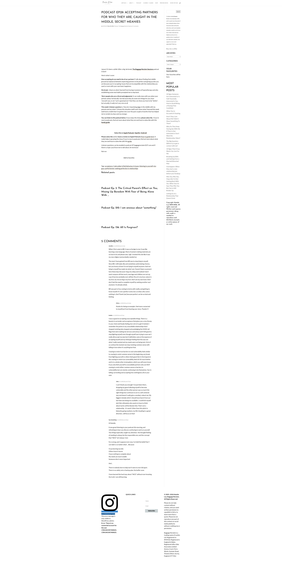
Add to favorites (129, 158)
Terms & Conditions (130, 506)
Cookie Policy (130, 514)
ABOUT (131, 3)
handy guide (105, 122)
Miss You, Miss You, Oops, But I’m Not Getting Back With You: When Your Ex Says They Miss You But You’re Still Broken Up (172, 183)
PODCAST (138, 3)
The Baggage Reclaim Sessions (142, 69)
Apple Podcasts (128, 133)
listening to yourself (146, 166)
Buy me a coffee (171, 49)
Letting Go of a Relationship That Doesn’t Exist (172, 196)
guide (130, 141)
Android (144, 133)
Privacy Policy (130, 510)
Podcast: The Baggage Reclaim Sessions (123, 26)
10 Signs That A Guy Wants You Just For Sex (173, 151)
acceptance (109, 166)
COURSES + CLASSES (148, 3)
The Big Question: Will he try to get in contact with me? (172, 143)
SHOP (156, 3)
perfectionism (109, 168)
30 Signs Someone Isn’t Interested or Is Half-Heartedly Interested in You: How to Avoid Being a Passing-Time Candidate (173, 101)
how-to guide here (147, 137)
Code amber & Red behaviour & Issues (126, 166)
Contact (131, 502)
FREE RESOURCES (164, 3)
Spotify (137, 133)
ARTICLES (123, 3)
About (130, 498)
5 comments (136, 26)
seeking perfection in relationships (126, 168)
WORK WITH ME (174, 3)
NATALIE (105, 26)
